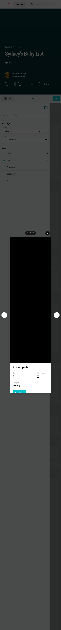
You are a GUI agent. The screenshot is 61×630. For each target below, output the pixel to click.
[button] (4, 315)
